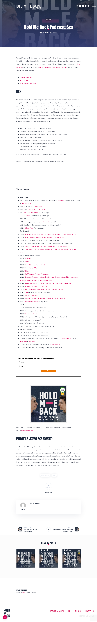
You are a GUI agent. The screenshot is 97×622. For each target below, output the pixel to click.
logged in (24, 592)
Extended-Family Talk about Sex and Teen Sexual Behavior (45, 298)
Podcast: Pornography (37, 274)
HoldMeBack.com (65, 338)
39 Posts (23, 509)
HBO (26, 259)
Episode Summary (26, 77)
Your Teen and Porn (32, 268)
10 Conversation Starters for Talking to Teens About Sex (44, 289)
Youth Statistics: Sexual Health (35, 265)
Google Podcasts (61, 67)
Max (29, 259)
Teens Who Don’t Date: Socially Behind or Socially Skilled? (45, 237)
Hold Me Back (45, 475)
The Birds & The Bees (32, 314)
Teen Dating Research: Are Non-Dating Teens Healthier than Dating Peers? (50, 234)
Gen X (44, 210)
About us (61, 611)
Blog (69, 611)
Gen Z (34, 210)
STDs (26, 292)
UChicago (27, 216)
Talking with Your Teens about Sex (36, 286)
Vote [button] (48, 370)
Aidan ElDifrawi (43, 32)
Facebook (32, 341)
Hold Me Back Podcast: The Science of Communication (25, 559)
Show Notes (24, 80)
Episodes (48, 19)
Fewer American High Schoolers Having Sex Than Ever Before (46, 246)
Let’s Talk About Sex (31, 213)
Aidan (30, 210)
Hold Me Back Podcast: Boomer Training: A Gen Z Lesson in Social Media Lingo (71, 556)
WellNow (61, 200)
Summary (28, 83)
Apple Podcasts (44, 67)
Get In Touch (77, 611)
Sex (54, 475)
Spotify (52, 67)
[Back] (48, 529)
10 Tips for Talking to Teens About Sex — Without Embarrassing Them (49, 283)
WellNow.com (26, 203)
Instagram (23, 341)
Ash (40, 210)
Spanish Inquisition (31, 295)
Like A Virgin (29, 228)
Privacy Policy (89, 611)
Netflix (27, 262)
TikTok (27, 271)
